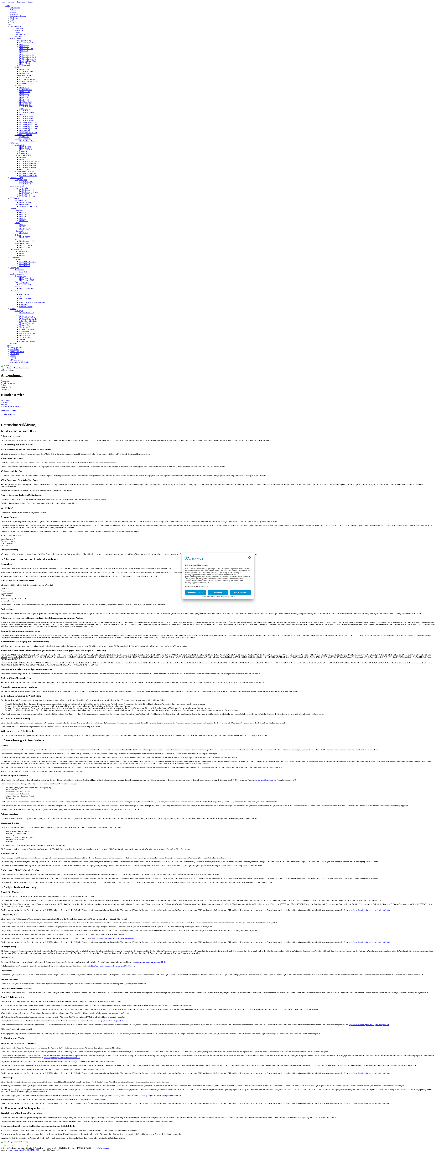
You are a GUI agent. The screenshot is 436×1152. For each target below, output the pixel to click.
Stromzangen (19, 108)
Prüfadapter (19, 311)
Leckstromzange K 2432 (28, 124)
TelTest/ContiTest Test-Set (28, 81)
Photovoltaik (19, 28)
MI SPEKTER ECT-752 (28, 206)
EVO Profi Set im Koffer (28, 319)
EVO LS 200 (24, 77)
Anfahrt (13, 10)
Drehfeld (18, 67)
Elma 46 (22, 255)
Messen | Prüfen (15, 38)
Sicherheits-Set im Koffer (28, 321)
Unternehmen (15, 8)
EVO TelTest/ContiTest (27, 79)
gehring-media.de (16, 1150)
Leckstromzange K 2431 (28, 122)
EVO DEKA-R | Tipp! (27, 262)
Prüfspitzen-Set (24, 331)
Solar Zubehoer (20, 339)
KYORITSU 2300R (26, 112)
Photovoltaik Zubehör (27, 341)
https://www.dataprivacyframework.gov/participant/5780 (369, 910)
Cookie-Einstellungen (8, 414)
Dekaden (18, 260)
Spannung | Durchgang (23, 41)
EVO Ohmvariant (25, 65)
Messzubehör (19, 315)
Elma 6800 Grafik (25, 102)
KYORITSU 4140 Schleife (29, 161)
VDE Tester (14, 143)
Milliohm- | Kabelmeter (23, 139)
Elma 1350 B (24, 233)
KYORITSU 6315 (26, 184)
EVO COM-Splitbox (26, 313)
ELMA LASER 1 (25, 245)
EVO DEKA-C (24, 266)
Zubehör (13, 309)
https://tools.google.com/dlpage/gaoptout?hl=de (148, 962)
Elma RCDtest (24, 159)
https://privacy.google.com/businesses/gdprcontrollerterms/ (113, 1096)
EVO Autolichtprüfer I (27, 55)
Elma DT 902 (24, 73)
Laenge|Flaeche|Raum (22, 243)
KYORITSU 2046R (26, 120)
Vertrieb (13, 356)
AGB (12, 20)
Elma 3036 (23, 114)
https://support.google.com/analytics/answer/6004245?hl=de (112, 966)
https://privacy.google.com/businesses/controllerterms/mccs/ (113, 938)
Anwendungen (15, 26)
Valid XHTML (29, 1150)
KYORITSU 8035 (26, 71)
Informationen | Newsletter (19, 362)
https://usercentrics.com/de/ (263, 780)
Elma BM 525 (24, 100)
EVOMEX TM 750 (26, 194)
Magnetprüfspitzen (25, 325)
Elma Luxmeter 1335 (26, 241)
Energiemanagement (8, 383)
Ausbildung (19, 36)
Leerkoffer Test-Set (26, 83)
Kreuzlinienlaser (20, 276)
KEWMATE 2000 (25, 90)
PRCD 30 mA (24, 294)
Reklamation (14, 354)
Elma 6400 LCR (25, 104)
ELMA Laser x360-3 (26, 280)
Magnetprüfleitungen (26, 323)
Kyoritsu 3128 (24, 153)
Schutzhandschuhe (25, 307)
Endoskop (18, 286)
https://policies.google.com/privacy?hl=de (89, 1069)
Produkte (8, 24)
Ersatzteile (13, 343)
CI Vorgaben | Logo (17, 360)
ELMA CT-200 (24, 63)
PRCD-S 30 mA (25, 298)
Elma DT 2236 (24, 237)
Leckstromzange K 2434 (28, 129)
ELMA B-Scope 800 (26, 288)
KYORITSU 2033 (26, 118)
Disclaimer (14, 18)
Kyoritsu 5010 (24, 137)
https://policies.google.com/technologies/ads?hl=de (108, 1021)
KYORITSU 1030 (26, 106)
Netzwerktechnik (16, 249)
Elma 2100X (23, 51)
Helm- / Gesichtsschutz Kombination (32, 303)
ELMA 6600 (23, 98)
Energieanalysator (21, 180)
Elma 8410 (23, 157)
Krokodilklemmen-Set (27, 329)
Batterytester (14, 268)
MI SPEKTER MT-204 (27, 174)
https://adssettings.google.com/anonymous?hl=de (110, 1013)
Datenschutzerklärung (18, 16)
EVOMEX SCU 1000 (27, 196)
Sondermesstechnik (17, 274)
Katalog (13, 358)
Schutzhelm (23, 305)
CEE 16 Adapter (25, 337)
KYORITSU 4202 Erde (27, 165)
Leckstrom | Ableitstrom (23, 135)
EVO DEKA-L (24, 264)
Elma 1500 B (24, 47)
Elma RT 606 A (24, 69)
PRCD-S (18, 296)
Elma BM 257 (24, 94)
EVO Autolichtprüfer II (27, 57)
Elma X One (23, 53)
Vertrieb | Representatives (10, 406)
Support (8, 346)
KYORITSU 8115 (25, 110)
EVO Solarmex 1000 (26, 190)
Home (3, 2)
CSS (37, 1150)
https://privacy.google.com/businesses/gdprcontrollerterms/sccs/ (159, 1096)
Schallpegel (19, 231)
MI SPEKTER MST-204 (28, 176)
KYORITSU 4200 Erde (27, 163)
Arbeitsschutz (15, 290)
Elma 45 (22, 253)
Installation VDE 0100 (23, 155)
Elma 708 (22, 215)
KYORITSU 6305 (26, 182)
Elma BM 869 (24, 96)
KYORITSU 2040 (26, 116)
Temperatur (19, 210)
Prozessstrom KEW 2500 (28, 133)
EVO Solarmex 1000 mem (28, 192)
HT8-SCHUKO (25, 284)
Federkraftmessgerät (22, 282)
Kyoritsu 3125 (24, 151)
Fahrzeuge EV (20, 34)
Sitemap (13, 12)
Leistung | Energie (16, 178)
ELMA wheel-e (24, 169)
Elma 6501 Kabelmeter (27, 141)
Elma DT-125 (24, 227)
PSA (16, 300)
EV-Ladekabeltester (22, 204)
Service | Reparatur (17, 352)
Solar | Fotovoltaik (21, 188)
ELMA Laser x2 (25, 278)
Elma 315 (22, 225)
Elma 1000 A (24, 45)
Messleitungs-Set (25, 327)
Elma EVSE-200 (25, 202)
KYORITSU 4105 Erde (27, 167)
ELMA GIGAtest (25, 149)
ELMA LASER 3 (25, 247)
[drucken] (16, 1146)
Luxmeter (18, 239)
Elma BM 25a (24, 88)
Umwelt (13, 208)
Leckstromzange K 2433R (28, 126)
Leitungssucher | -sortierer (24, 75)
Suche (30, 2)
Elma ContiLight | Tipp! (27, 61)
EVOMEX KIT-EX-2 (27, 317)
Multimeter (18, 86)
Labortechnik (15, 257)
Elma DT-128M (25, 229)
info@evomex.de (103, 1148)
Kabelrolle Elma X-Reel (27, 333)
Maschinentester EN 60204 (24, 172)
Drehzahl (18, 235)
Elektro (17, 32)
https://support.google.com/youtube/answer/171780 (62, 1058)
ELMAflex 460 (24, 131)
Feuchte (17, 223)
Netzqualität (19, 30)
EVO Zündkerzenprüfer (27, 59)
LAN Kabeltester (21, 251)
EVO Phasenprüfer (26, 43)
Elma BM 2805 (24, 92)
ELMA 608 (23, 212)
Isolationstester (20, 145)
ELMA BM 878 (25, 147)
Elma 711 (22, 217)
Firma (7, 6)
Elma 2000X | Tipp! (26, 49)
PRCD (17, 292)
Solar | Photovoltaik (17, 186)
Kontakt (11, 2)
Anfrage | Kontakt (16, 348)
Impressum (21, 2)
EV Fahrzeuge (15, 198)
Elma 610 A (23, 221)
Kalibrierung (14, 350)
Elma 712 (22, 219)
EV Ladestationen (21, 200)
